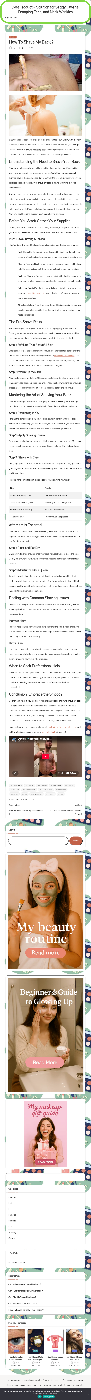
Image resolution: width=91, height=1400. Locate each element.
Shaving (12, 37)
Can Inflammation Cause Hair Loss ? (24, 1284)
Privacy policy (49, 1397)
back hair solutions (16, 785)
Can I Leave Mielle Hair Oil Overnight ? (25, 1290)
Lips (10, 1209)
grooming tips (15, 790)
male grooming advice (46, 790)
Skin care (12, 1238)
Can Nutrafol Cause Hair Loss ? (22, 1303)
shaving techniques (36, 794)
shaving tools (50, 794)
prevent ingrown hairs (35, 293)
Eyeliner (12, 1197)
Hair (10, 1203)
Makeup (12, 1214)
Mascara (12, 1220)
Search (11, 829)
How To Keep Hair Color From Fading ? (26, 1310)
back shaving (29, 785)
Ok (40, 1397)
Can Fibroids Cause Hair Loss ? (22, 1297)
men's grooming (61, 790)
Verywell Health (49, 731)
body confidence (42, 785)
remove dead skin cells (64, 355)
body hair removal (56, 785)
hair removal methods (29, 790)
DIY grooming (69, 785)
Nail (10, 1226)
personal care (14, 794)
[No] (88, 1394)
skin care (60, 794)
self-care (24, 794)
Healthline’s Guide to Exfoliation (61, 727)
